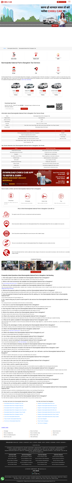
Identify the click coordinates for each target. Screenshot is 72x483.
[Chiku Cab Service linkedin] (38, 470)
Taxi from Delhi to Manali (12, 464)
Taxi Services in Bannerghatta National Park (12, 420)
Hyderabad (53, 442)
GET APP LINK (24, 108)
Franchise (33, 478)
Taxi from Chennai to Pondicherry (58, 458)
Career (44, 478)
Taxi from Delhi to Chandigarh (12, 460)
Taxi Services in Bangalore (42, 423)
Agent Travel (49, 478)
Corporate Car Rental (48, 450)
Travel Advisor (27, 478)
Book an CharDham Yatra (35, 432)
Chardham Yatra (28, 450)
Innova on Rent (38, 447)
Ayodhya (58, 442)
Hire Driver (55, 434)
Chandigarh (26, 442)
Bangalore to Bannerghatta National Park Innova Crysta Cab (49, 412)
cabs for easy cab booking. (26, 79)
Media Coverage (55, 478)
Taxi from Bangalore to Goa (26, 464)
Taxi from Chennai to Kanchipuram (58, 464)
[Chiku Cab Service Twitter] (33, 470)
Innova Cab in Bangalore (42, 418)
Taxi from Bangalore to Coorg (26, 458)
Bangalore (15, 442)
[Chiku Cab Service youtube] (36, 470)
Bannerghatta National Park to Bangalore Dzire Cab (13, 403)
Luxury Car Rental (13, 449)
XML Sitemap (16, 478)
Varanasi (48, 442)
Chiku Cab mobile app (22, 341)
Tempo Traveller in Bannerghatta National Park (12, 418)
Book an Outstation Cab (8, 432)
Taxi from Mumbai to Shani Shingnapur (42, 458)
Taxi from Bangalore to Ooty (26, 460)
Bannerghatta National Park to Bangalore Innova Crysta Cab (15, 409)
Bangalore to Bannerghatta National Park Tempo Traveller (48, 414)
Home (5, 48)
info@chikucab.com (42, 468)
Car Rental (9, 447)
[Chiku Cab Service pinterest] (37, 470)
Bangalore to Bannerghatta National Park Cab (46, 403)
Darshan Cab (36, 449)
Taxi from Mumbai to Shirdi (42, 456)
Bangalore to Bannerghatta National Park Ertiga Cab (47, 407)
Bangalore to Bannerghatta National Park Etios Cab (47, 409)
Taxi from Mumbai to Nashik (42, 462)
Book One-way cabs (7, 436)
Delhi (31, 442)
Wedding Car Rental (37, 450)
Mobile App (38, 478)
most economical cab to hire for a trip (10, 283)
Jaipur (43, 442)
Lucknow (35, 442)
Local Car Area (57, 450)
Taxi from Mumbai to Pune (42, 464)
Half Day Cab (64, 450)
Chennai (21, 442)
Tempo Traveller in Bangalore (43, 420)
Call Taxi (47, 449)
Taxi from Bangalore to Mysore (26, 456)
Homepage (6, 430)
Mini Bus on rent (59, 449)
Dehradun (63, 442)
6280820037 (35, 468)
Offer (23, 478)
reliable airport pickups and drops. (7, 288)
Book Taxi (22, 450)
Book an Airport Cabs (34, 434)
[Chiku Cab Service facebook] (34, 470)
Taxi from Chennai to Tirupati (58, 460)
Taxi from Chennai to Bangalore (58, 456)
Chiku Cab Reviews (34, 436)
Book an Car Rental (34, 430)
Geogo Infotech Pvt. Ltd (51, 481)
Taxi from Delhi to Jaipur (12, 458)
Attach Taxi (30, 449)
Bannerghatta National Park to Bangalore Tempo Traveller (14, 412)
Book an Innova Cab (56, 430)
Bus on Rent (31, 447)
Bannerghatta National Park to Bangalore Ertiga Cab (13, 405)
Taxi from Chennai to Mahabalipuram (58, 462)
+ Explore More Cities (36, 445)
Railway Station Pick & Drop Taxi (12, 450)
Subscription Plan (60, 447)
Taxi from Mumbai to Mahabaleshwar (42, 460)
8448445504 (28, 468)
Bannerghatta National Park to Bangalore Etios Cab (13, 407)
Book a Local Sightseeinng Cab (9, 434)
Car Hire (26, 447)
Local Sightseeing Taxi (18, 447)
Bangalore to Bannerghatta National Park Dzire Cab (47, 405)
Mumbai (39, 442)
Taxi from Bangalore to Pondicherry (26, 462)
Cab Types (42, 449)
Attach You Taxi (56, 432)
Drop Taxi (52, 449)
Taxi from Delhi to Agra (12, 456)
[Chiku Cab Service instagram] (35, 470)
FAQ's (20, 478)
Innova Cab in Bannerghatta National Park (12, 416)
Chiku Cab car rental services (14, 330)
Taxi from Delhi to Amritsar (12, 462)
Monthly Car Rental (22, 449)
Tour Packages (52, 447)
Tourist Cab (45, 447)
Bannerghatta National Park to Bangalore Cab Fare (13, 414)
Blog (41, 478)
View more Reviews (35, 271)
